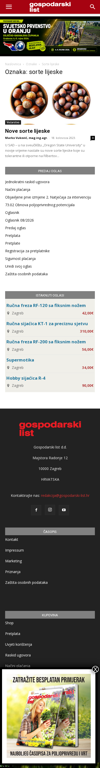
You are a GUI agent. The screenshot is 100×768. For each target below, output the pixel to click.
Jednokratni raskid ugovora (27, 181)
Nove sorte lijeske (27, 131)
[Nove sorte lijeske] (50, 103)
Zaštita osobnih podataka (26, 273)
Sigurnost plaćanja (20, 258)
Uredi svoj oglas (18, 266)
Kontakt (11, 539)
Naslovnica (13, 64)
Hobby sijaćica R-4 (25, 378)
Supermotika (20, 360)
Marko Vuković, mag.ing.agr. (26, 138)
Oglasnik (12, 212)
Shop (9, 622)
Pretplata (12, 235)
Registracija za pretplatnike (27, 250)
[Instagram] (50, 510)
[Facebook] (36, 510)
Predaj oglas (15, 227)
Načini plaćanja (17, 189)
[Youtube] (64, 510)
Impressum (14, 550)
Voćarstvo (13, 122)
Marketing (13, 560)
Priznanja (13, 571)
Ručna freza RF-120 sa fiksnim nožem (46, 305)
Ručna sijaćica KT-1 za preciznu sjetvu (47, 323)
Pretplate (12, 243)
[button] (93, 7)
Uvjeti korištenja (18, 644)
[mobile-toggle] (9, 7)
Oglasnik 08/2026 (19, 220)
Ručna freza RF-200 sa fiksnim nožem (46, 342)
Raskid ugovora (18, 655)
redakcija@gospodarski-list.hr (65, 495)
